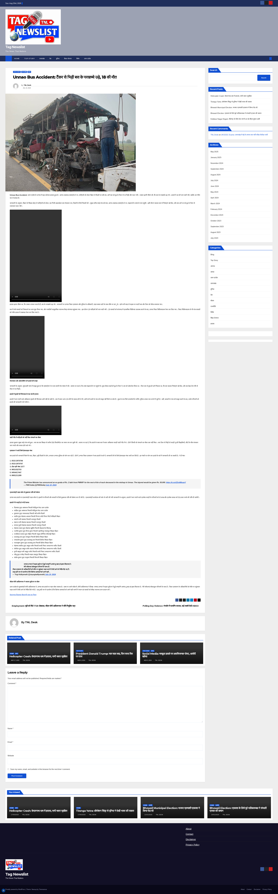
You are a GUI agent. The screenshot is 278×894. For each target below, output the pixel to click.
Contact (189, 834)
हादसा (29, 71)
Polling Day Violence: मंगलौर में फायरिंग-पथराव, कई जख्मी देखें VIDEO (171, 606)
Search (213, 70)
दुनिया (58, 59)
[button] (267, 58)
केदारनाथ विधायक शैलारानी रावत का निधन (23, 595)
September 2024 (217, 169)
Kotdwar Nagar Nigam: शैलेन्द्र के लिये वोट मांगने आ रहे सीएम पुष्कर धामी (235, 119)
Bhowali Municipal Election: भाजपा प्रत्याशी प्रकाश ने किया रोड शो (234, 107)
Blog (212, 254)
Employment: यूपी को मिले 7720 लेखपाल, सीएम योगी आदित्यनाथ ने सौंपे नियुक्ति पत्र (43, 606)
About (188, 829)
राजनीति (213, 306)
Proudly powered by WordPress (15, 889)
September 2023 (217, 226)
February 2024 (216, 209)
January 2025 (216, 157)
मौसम (212, 301)
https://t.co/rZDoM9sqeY (176, 482)
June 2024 (215, 186)
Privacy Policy (192, 844)
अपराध (152, 650)
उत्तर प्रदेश (87, 59)
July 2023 (214, 238)
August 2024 (216, 175)
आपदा (212, 272)
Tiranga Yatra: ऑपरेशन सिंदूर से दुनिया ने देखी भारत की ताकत (231, 102)
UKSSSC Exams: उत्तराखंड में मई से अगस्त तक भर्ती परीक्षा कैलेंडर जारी (244, 135)
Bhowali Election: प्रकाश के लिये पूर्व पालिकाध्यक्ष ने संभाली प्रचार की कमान (236, 113)
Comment (12, 683)
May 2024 (214, 192)
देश (50, 59)
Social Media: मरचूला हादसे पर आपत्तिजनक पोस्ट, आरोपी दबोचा (169, 655)
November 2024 (217, 163)
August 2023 (216, 232)
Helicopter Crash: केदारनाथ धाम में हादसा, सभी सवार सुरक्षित (38, 656)
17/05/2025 (15, 814)
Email (10, 742)
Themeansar (43, 889)
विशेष (77, 59)
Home (16, 59)
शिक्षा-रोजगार (68, 59)
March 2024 (215, 203)
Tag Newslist (15, 47)
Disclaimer (191, 839)
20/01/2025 (215, 814)
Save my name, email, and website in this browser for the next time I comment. (40, 769)
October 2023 (216, 221)
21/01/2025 (149, 814)
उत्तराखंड (42, 59)
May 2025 (214, 152)
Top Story (29, 59)
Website (11, 756)
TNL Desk (27, 85)
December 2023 (217, 215)
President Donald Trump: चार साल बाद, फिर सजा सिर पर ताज (104, 655)
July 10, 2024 (51, 485)
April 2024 (215, 198)
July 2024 (214, 180)
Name (10, 728)
